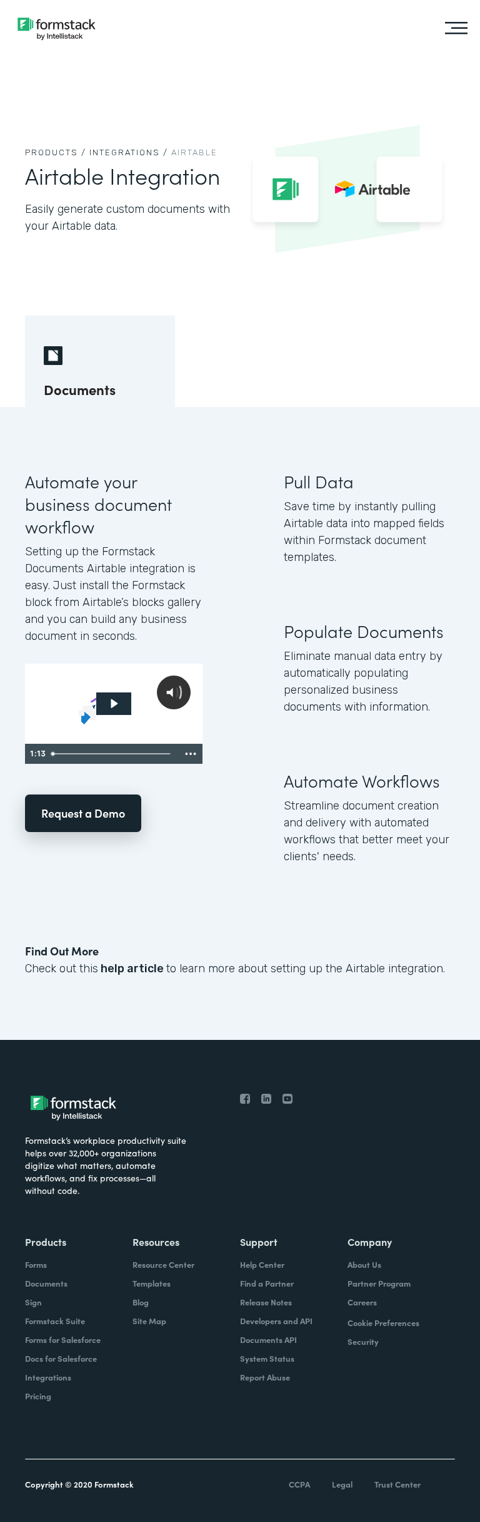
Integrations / (128, 152)
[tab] (100, 361)
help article (132, 968)
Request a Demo (83, 813)
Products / (55, 152)
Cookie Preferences (383, 1323)
